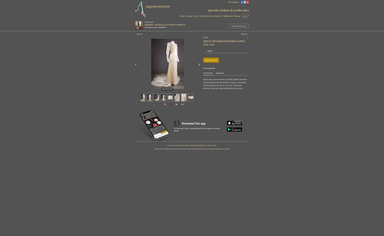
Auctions (189, 16)
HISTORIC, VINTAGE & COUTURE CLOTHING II (165, 25)
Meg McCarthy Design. (204, 149)
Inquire (210, 51)
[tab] (208, 73)
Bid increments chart (209, 68)
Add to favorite (248, 37)
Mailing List (228, 16)
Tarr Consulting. (225, 149)
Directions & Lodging (182, 145)
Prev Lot (139, 34)
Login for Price (211, 60)
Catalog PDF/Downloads (198, 145)
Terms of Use (212, 145)
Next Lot (244, 34)
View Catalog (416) (239, 26)
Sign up (237, 16)
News (196, 16)
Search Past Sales (206, 16)
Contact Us (170, 145)
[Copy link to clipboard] (153, 104)
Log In (245, 16)
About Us (218, 16)
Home (182, 16)
